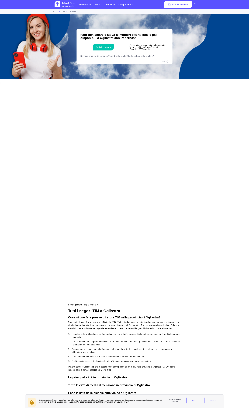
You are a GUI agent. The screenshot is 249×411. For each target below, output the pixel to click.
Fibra (97, 4)
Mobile (109, 4)
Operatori (83, 4)
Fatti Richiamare (180, 4)
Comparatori (125, 4)
